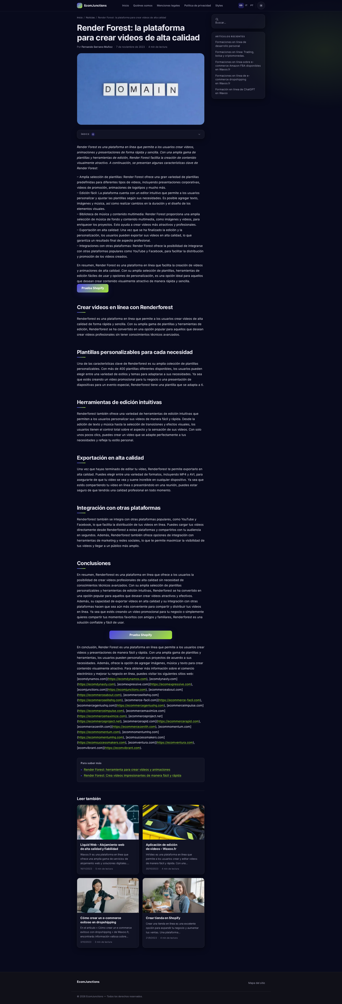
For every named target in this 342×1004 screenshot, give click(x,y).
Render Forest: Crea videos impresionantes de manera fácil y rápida (132, 775)
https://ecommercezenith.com (134, 726)
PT (251, 5)
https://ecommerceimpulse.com (100, 711)
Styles (219, 5)
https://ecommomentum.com (98, 732)
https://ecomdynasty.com (96, 684)
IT (246, 5)
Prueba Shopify (93, 288)
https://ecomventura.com (175, 742)
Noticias (90, 17)
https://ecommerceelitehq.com (100, 700)
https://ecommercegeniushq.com (140, 705)
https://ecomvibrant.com (122, 748)
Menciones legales (168, 5)
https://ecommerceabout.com (99, 695)
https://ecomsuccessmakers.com (101, 742)
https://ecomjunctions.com (127, 689)
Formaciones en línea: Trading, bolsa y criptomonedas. (234, 53)
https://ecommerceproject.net (99, 721)
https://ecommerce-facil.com (179, 700)
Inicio (125, 5)
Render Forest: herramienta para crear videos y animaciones (127, 769)
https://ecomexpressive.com (171, 684)
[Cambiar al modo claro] (261, 5)
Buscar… (220, 22)
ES (241, 5)
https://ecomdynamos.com (127, 679)
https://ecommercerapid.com (178, 721)
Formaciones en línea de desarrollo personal (230, 43)
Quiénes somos (142, 5)
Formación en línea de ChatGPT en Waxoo (235, 91)
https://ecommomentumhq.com (100, 737)
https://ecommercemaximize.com (102, 716)
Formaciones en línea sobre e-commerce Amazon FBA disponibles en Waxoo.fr (238, 65)
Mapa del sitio (256, 982)
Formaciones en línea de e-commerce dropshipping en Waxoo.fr (232, 79)
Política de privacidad (197, 5)
